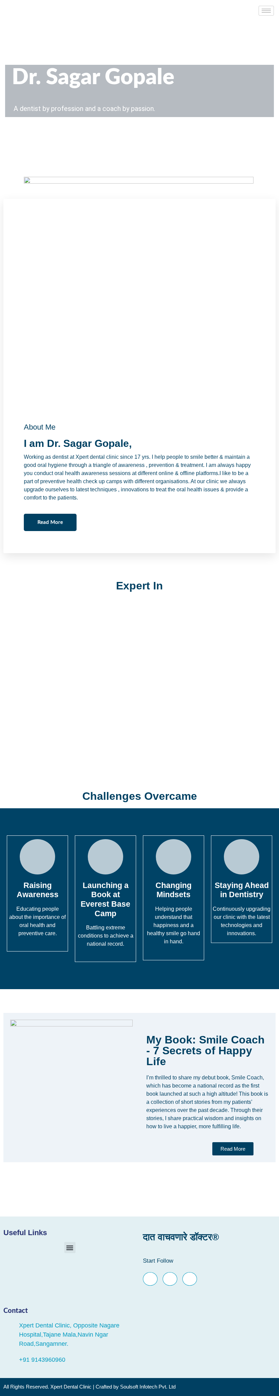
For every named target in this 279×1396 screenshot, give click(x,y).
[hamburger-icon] (266, 11)
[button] (70, 1247)
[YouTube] (170, 1279)
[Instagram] (189, 1279)
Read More (50, 522)
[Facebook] (150, 1279)
